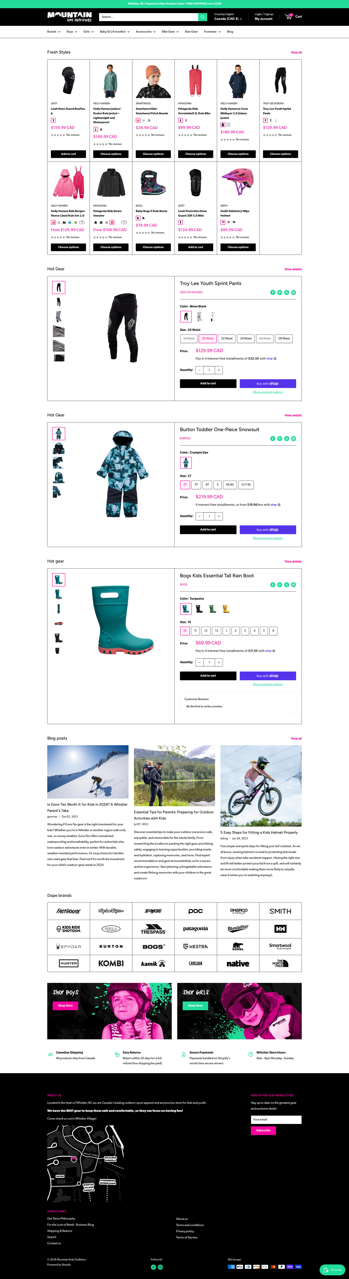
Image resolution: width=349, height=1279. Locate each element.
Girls (86, 31)
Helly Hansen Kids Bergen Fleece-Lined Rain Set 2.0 (68, 213)
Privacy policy (185, 1231)
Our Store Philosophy (61, 1218)
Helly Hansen (101, 103)
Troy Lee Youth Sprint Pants (277, 111)
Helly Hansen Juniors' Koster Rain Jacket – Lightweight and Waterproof (107, 116)
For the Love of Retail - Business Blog (70, 1224)
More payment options (268, 392)
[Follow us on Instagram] (160, 1267)
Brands (51, 31)
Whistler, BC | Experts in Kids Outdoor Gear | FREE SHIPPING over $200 (174, 3)
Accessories (144, 31)
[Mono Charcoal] (199, 316)
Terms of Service (186, 1237)
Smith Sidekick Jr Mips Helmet (234, 213)
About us (182, 1219)
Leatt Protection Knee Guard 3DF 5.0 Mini (192, 213)
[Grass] (213, 609)
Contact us (54, 1243)
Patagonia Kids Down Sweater (107, 213)
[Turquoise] (186, 609)
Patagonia (184, 103)
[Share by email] (293, 292)
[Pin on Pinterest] (279, 292)
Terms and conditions (190, 1225)
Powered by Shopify (59, 1265)
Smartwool (143, 103)
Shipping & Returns (59, 1231)
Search (51, 1237)
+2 (81, 222)
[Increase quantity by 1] (219, 370)
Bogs (139, 206)
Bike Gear (168, 31)
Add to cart (68, 154)
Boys (70, 31)
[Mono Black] (186, 316)
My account (263, 19)
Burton (185, 438)
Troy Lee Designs (273, 103)
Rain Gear (191, 31)
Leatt (54, 103)
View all (296, 52)
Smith (224, 206)
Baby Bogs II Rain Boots (151, 211)
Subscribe (263, 1130)
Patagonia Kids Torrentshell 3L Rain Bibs (194, 111)
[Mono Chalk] (213, 316)
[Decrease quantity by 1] (199, 370)
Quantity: (186, 370)
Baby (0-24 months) (113, 31)
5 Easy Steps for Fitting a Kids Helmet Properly (259, 832)
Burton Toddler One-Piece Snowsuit (219, 429)
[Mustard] (226, 609)
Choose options (111, 154)
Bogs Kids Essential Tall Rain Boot (217, 576)
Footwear (210, 31)
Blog (230, 31)
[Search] (202, 17)
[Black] (199, 609)
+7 (124, 222)
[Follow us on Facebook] (153, 1267)
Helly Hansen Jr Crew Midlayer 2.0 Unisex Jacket (234, 114)
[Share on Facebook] (272, 292)
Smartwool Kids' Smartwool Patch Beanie (152, 111)
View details (293, 269)
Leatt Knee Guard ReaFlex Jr (68, 111)
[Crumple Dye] (186, 463)
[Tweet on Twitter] (286, 292)
